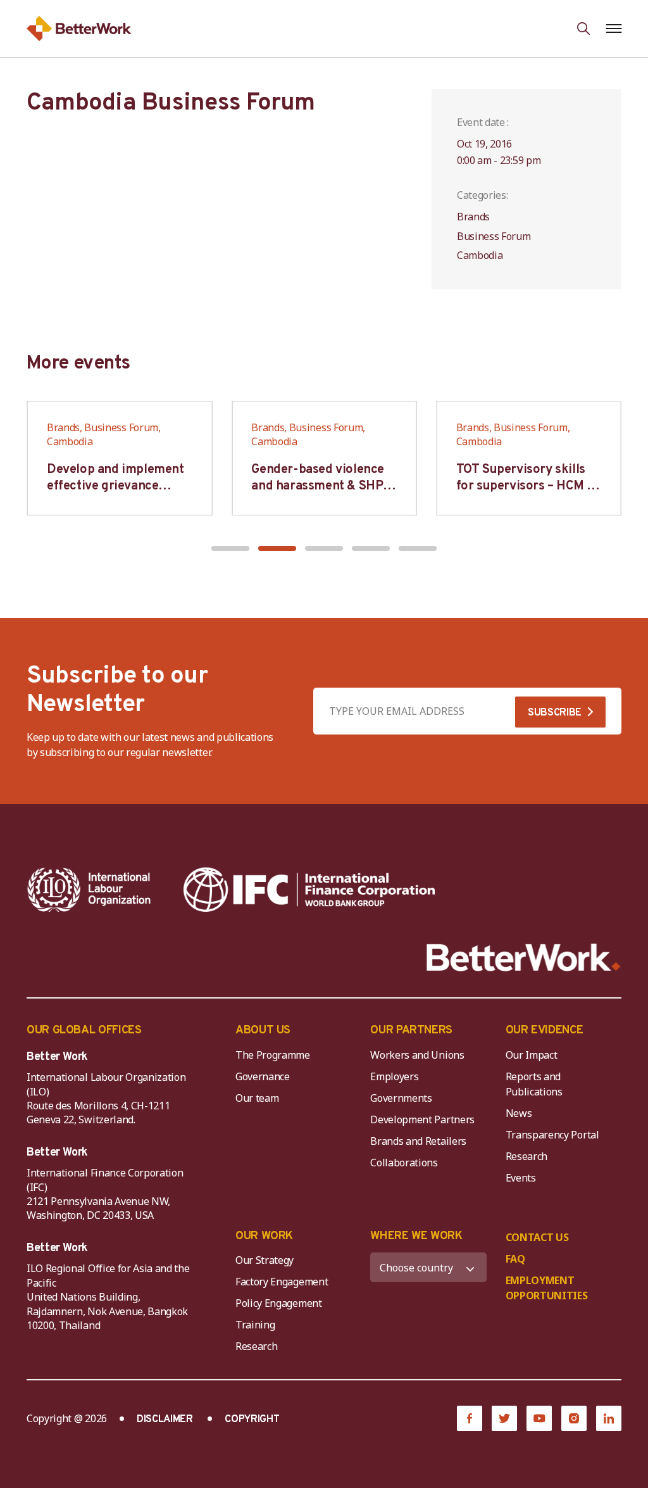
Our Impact (532, 1055)
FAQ (515, 1259)
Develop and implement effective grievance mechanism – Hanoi (115, 486)
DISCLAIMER (165, 1419)
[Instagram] (574, 1418)
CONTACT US (537, 1237)
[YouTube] (539, 1418)
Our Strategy (264, 1260)
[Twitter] (504, 1418)
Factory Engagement (281, 1282)
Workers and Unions (417, 1055)
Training (255, 1325)
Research (526, 1156)
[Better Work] (523, 957)
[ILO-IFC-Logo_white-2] (89, 889)
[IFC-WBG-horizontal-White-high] (309, 889)
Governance (262, 1076)
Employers (394, 1076)
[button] (230, 548)
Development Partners (422, 1119)
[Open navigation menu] (613, 28)
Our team (256, 1098)
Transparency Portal (552, 1135)
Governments (401, 1098)
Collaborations (404, 1163)
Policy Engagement (281, 1303)
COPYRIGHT (252, 1419)
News (519, 1113)
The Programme (272, 1055)
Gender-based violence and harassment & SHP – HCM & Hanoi (321, 486)
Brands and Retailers (418, 1141)
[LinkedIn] (608, 1418)
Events (521, 1178)
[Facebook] (469, 1418)
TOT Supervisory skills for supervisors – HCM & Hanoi (525, 486)
